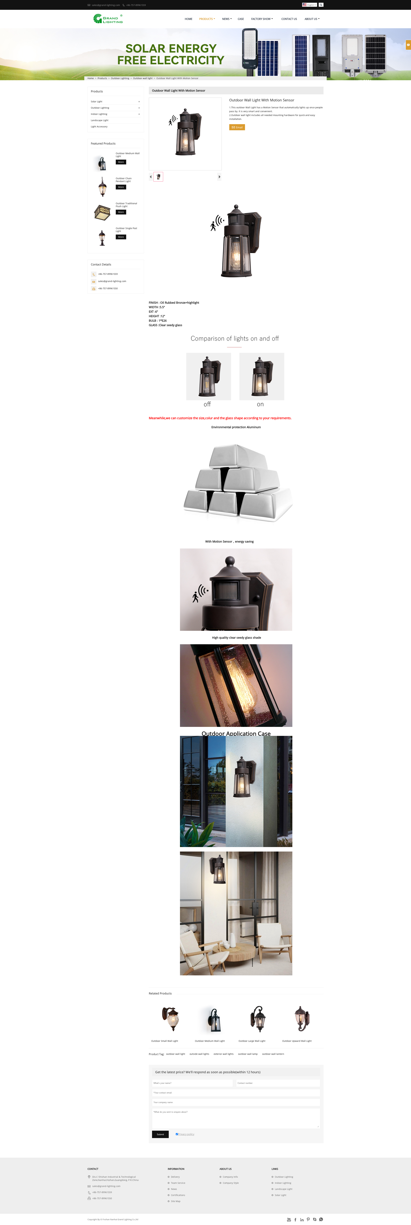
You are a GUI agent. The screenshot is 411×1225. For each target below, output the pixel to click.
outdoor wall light (175, 1053)
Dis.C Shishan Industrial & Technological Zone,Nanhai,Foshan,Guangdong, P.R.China (115, 1178)
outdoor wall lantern (273, 1053)
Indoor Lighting (99, 114)
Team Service (178, 1182)
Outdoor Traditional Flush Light (126, 205)
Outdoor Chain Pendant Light (124, 180)
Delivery (175, 1176)
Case (241, 19)
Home (188, 19)
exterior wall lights (224, 1053)
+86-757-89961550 (108, 288)
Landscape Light (99, 120)
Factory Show (261, 19)
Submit (160, 1134)
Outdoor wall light (143, 78)
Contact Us (289, 19)
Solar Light (96, 101)
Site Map (175, 1201)
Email (237, 127)
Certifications (178, 1195)
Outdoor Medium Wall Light (128, 155)
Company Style (231, 1182)
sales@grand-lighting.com (106, 5)
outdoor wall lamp (248, 1053)
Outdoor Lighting (120, 78)
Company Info (230, 1176)
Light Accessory (99, 126)
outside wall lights (199, 1053)
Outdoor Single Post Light (126, 229)
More (121, 161)
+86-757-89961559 (136, 5)
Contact (92, 1168)
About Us (311, 19)
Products (206, 19)
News (225, 19)
